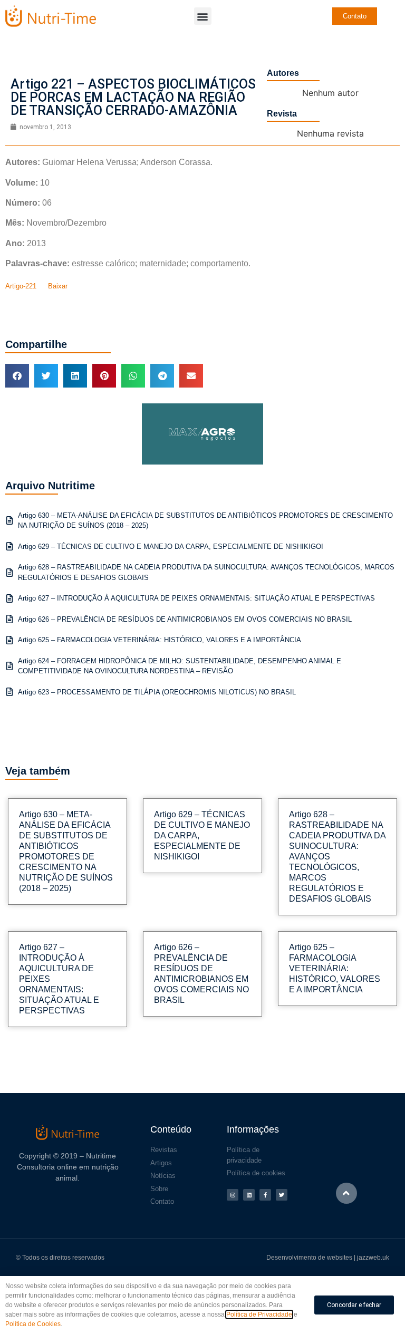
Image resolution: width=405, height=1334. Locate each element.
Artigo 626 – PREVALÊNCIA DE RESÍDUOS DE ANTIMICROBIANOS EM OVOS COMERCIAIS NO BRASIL (185, 619)
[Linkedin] (249, 1195)
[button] (202, 16)
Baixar (58, 286)
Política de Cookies (33, 1324)
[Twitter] (281, 1195)
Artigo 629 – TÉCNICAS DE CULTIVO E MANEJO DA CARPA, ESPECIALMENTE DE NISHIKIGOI (170, 546)
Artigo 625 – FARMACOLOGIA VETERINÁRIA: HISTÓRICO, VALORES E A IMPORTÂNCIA (159, 640)
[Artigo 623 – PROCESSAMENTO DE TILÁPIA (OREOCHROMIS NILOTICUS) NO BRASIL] (9, 692)
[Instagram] (232, 1195)
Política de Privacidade (259, 1314)
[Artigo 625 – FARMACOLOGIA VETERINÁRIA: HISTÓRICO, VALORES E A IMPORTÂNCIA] (9, 640)
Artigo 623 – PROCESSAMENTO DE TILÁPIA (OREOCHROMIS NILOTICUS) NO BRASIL (157, 692)
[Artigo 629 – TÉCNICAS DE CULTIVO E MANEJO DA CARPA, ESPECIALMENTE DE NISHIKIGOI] (9, 546)
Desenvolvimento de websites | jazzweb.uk (327, 1257)
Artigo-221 (20, 286)
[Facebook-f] (265, 1195)
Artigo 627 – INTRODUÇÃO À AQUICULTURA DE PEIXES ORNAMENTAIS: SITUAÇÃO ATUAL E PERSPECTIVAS (196, 598)
